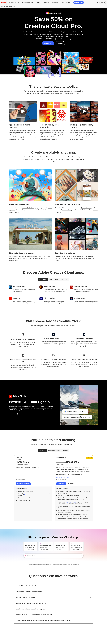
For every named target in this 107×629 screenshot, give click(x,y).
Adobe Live (85, 366)
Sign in (103, 2)
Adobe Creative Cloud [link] (27, 2)
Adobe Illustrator (86, 208)
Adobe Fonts (46, 344)
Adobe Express (79, 298)
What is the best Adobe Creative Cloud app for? (31, 603)
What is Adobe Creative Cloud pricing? (29, 591)
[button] (97, 2)
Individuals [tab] (42, 450)
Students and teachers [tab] (54, 450)
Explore (38, 2)
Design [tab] (56, 279)
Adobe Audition (13, 260)
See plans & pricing (23, 483)
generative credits (29, 494)
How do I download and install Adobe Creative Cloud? (34, 615)
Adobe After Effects (15, 258)
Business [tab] (65, 450)
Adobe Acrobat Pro (80, 286)
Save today (48, 43)
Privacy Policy (49, 564)
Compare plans (78, 2)
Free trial (60, 43)
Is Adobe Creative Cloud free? (26, 597)
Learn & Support (66, 2)
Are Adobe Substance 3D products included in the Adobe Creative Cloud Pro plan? (43, 620)
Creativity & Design (12, 2)
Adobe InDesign (67, 210)
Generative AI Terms (63, 565)
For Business (55, 2)
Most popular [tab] (42, 279)
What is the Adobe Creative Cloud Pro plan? (30, 609)
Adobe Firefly (89, 256)
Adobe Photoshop (28, 208)
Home (2, 6)
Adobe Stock (90, 341)
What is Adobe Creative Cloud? (26, 586)
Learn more (13, 414)
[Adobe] (3, 2)
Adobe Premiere (27, 256)
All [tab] (67, 279)
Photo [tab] (50, 279)
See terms (64, 36)
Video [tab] (62, 279)
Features (46, 2)
